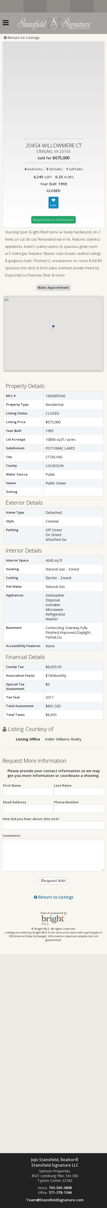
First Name (12, 785)
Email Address (14, 802)
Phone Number (66, 802)
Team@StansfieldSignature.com (55, 1200)
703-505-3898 (60, 1187)
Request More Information (53, 219)
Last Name (62, 785)
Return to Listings (23, 37)
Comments (11, 835)
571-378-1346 (60, 1192)
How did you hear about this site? (30, 819)
